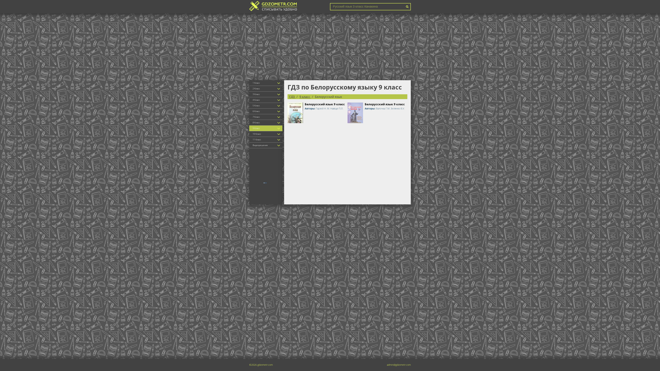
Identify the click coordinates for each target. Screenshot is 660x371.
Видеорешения (260, 145)
